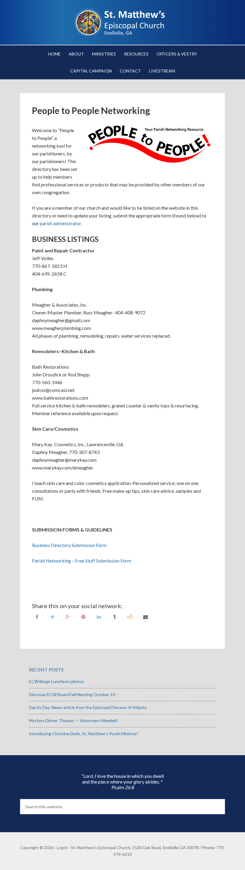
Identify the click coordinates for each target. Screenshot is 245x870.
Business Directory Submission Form (69, 545)
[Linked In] (99, 616)
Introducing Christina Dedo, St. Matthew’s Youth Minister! (83, 733)
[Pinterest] (83, 616)
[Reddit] (130, 616)
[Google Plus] (68, 616)
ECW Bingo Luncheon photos (56, 681)
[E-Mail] (145, 616)
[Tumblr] (114, 616)
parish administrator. (60, 223)
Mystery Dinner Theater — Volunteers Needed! (73, 720)
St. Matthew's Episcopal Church (122, 21)
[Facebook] (37, 616)
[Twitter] (52, 616)
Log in (62, 847)
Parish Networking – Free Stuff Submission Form (81, 560)
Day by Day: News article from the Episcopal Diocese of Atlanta (87, 707)
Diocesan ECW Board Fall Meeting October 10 (72, 694)
